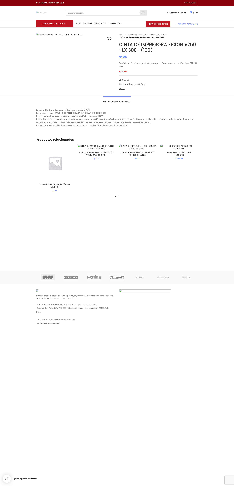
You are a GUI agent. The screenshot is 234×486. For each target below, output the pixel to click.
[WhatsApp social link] (176, 3)
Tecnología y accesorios (136, 34)
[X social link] (129, 89)
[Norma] (186, 277)
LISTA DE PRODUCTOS (158, 24)
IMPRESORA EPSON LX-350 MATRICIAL (179, 153)
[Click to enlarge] (41, 30)
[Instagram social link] (173, 3)
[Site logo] (41, 12)
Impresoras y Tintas (158, 34)
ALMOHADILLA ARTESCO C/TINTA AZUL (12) (55, 186)
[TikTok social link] (179, 3)
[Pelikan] (117, 277)
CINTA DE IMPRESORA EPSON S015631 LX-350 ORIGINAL (137, 153)
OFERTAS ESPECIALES (188, 24)
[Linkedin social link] (132, 89)
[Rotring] (93, 277)
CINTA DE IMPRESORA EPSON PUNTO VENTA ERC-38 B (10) (96, 153)
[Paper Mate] (163, 277)
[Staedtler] (70, 277)
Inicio (121, 34)
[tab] (117, 100)
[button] (7, 479)
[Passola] (140, 277)
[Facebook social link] (169, 3)
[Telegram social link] (138, 89)
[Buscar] (143, 13)
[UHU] (47, 277)
